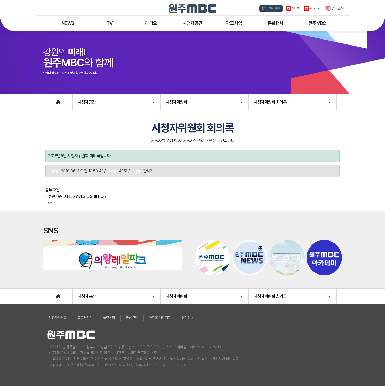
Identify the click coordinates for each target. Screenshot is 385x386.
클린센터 (109, 318)
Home (48, 99)
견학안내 (188, 318)
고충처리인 (84, 318)
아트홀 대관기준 (160, 318)
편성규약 (132, 318)
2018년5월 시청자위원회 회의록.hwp (75, 196)
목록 (50, 203)
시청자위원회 (57, 318)
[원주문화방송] (192, 8)
